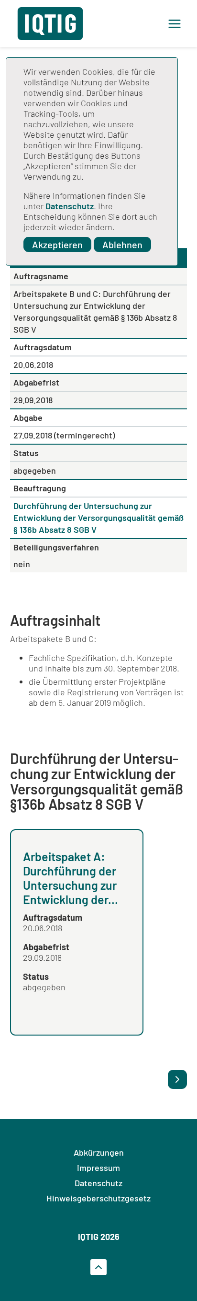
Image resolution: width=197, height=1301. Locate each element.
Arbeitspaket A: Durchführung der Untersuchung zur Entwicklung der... (70, 877)
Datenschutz (69, 206)
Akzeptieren (57, 244)
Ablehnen (122, 244)
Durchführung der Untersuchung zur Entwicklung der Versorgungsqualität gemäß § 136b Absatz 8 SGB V (98, 517)
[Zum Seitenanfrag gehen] (98, 1267)
